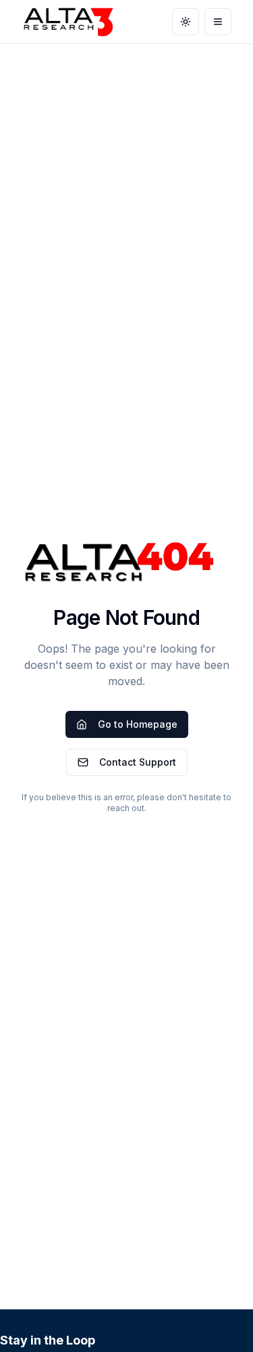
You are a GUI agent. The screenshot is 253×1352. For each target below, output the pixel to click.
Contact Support (137, 762)
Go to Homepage (137, 724)
